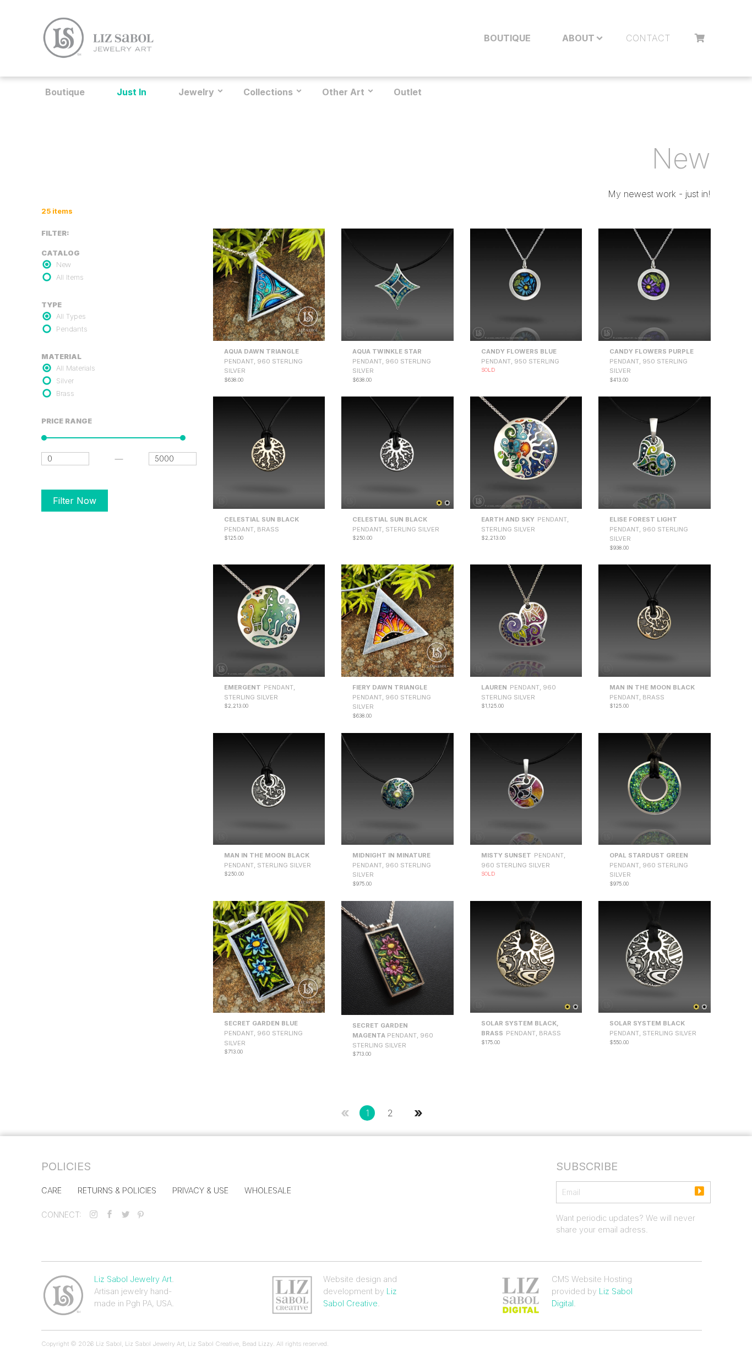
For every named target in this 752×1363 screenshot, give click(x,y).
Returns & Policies (117, 1190)
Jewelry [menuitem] (196, 91)
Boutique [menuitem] (507, 38)
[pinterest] (141, 1214)
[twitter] (125, 1214)
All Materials (75, 368)
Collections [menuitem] (268, 91)
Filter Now (74, 500)
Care (51, 1190)
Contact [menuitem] (648, 38)
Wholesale (267, 1190)
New (63, 264)
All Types (71, 316)
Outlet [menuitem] (408, 91)
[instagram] (93, 1214)
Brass (65, 393)
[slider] (44, 438)
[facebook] (109, 1214)
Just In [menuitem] (131, 91)
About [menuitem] (578, 38)
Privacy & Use (200, 1190)
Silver (65, 381)
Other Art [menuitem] (343, 91)
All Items (70, 277)
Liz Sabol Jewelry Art (133, 1279)
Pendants (72, 329)
